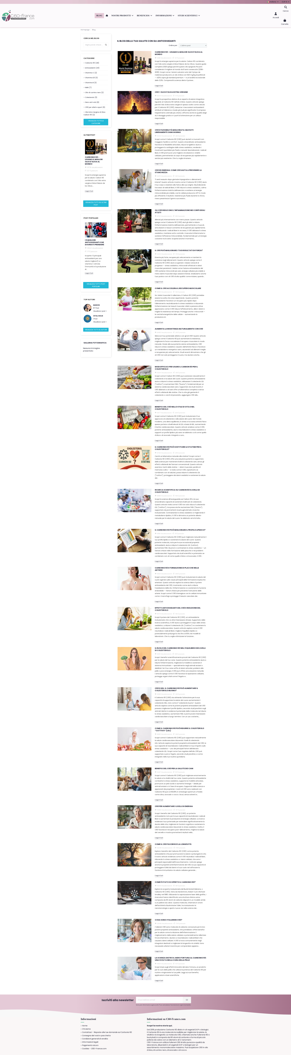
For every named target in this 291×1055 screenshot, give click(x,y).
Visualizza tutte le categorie (96, 122)
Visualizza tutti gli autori (96, 330)
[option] (96, 166)
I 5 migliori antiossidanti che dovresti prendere (94, 242)
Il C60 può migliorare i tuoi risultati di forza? (179, 250)
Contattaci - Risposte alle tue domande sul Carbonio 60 (107, 1032)
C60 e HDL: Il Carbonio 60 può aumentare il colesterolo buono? (176, 689)
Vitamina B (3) (91, 82)
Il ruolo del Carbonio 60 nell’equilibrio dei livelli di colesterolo (180, 649)
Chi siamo (86, 1029)
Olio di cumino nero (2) (94, 92)
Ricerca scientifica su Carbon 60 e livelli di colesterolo (177, 491)
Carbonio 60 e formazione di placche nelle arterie (177, 569)
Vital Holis (98, 316)
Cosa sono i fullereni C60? (168, 920)
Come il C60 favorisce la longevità (173, 844)
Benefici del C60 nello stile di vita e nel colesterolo (174, 408)
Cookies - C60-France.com (94, 1048)
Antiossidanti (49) (92, 68)
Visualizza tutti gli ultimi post (95, 203)
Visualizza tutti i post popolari (96, 285)
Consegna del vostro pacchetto (96, 1035)
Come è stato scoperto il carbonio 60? (175, 882)
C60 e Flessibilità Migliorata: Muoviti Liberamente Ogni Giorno (174, 131)
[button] (122, 15)
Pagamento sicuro (90, 1045)
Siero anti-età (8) (92, 102)
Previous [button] (82, 169)
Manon (96, 305)
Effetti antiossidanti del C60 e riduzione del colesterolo (178, 609)
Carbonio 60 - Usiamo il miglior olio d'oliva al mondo (94, 160)
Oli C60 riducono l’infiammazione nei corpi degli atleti (180, 211)
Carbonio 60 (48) (92, 63)
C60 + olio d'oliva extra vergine (171, 92)
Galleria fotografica (95, 342)
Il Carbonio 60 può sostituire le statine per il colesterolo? (178, 448)
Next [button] (109, 169)
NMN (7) (88, 87)
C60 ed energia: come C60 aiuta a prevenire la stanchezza (178, 171)
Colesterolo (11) (91, 97)
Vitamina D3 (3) (91, 77)
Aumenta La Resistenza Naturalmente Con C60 (179, 329)
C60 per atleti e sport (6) (95, 107)
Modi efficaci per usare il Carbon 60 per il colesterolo (176, 368)
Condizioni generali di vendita (95, 1039)
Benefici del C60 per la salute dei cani (174, 768)
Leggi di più (89, 191)
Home (84, 1025)
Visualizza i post (99, 311)
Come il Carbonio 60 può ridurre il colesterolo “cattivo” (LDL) (179, 729)
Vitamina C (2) (91, 73)
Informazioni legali (90, 1042)
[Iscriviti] (187, 1000)
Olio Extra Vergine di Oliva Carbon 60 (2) (94, 113)
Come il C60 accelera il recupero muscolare (178, 288)
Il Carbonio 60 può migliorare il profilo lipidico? (180, 530)
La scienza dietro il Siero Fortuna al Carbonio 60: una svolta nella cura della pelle (180, 959)
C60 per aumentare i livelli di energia (174, 806)
